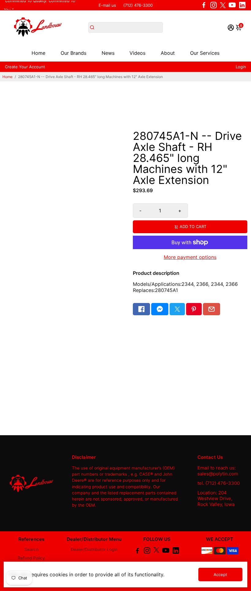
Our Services (204, 53)
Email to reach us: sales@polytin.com (217, 471)
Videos (137, 53)
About (168, 53)
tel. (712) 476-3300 (218, 483)
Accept (220, 574)
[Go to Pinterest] (193, 309)
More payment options (190, 257)
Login (241, 66)
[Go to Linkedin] (242, 5)
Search (31, 549)
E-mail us (107, 5)
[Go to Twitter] (223, 5)
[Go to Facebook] (203, 5)
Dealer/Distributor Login (94, 549)
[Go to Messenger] (159, 309)
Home (38, 53)
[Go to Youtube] (232, 5)
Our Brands (73, 53)
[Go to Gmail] (211, 309)
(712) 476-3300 (138, 5)
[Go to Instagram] (213, 5)
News (108, 53)
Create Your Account (25, 66)
